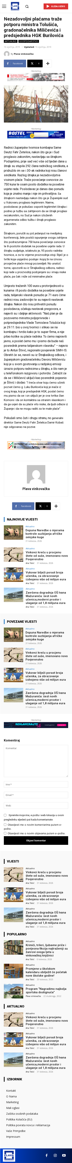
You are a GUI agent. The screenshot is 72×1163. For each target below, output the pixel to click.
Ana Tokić (30, 563)
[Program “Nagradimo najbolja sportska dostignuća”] (13, 991)
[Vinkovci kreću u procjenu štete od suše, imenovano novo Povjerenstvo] (13, 554)
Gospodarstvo (28, 41)
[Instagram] (55, 1155)
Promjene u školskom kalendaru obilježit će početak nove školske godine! (46, 972)
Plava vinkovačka (24, 53)
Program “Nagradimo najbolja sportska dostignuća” (46, 990)
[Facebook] (46, 1155)
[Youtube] (64, 1155)
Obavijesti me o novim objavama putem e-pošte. (36, 833)
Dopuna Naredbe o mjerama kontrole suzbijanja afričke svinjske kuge (45, 534)
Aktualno (11, 41)
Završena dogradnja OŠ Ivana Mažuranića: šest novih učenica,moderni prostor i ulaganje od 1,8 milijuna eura (46, 598)
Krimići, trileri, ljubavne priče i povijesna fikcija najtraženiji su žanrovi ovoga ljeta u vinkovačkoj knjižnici (47, 950)
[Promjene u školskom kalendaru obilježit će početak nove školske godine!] (13, 971)
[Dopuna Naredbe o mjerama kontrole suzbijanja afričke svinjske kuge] (13, 532)
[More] (48, 63)
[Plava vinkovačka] (7, 54)
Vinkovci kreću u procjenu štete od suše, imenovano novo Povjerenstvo (47, 556)
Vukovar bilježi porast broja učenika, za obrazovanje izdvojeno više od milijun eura (46, 576)
